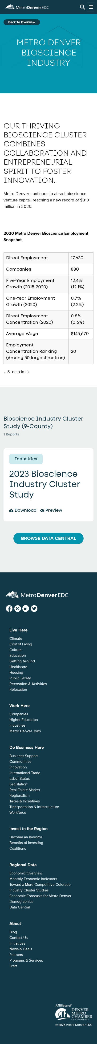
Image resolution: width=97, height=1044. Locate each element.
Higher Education (23, 719)
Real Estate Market (24, 790)
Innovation (18, 767)
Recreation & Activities (28, 684)
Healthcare (18, 667)
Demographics (21, 901)
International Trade (24, 773)
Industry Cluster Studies (28, 890)
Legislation (18, 784)
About (15, 923)
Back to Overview (21, 22)
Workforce (17, 812)
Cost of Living (20, 644)
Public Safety (20, 678)
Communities (20, 761)
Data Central (19, 907)
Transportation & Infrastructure (34, 807)
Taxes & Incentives (24, 801)
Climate (15, 638)
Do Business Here (26, 747)
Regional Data (23, 864)
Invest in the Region (28, 828)
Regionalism (19, 795)
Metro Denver (27, 6)
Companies (18, 714)
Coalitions (17, 848)
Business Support (23, 756)
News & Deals (20, 949)
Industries (17, 725)
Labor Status (19, 778)
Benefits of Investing (26, 842)
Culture (15, 650)
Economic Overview (25, 873)
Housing (16, 672)
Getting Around (22, 661)
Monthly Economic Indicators (33, 879)
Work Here (19, 705)
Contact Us (18, 937)
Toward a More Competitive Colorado (40, 884)
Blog (13, 932)
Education (17, 655)
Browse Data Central (48, 538)
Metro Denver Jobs (25, 731)
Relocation (18, 689)
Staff (13, 966)
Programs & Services (26, 960)
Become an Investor (25, 837)
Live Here (18, 630)
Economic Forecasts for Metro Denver (40, 896)
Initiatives (17, 943)
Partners (16, 954)
